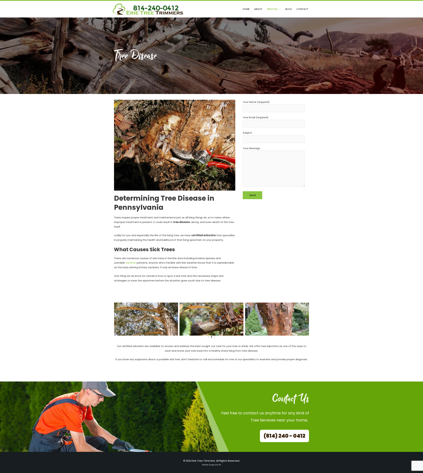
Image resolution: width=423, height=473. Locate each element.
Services (272, 9)
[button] (117, 319)
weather (131, 262)
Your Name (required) (256, 102)
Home (246, 9)
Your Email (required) (255, 117)
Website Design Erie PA (211, 465)
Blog (288, 9)
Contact (302, 9)
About (258, 9)
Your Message (251, 148)
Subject (247, 132)
